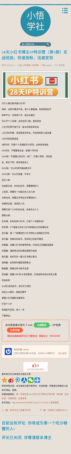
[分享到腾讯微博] (17, 380)
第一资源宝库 (35, 23)
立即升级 (15, 330)
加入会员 (62, 353)
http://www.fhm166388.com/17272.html (30, 402)
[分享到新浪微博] (11, 380)
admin (26, 349)
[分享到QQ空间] (4, 380)
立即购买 (42, 325)
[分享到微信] (30, 380)
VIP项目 (35, 65)
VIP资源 (26, 65)
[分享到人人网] (24, 380)
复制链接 (54, 402)
